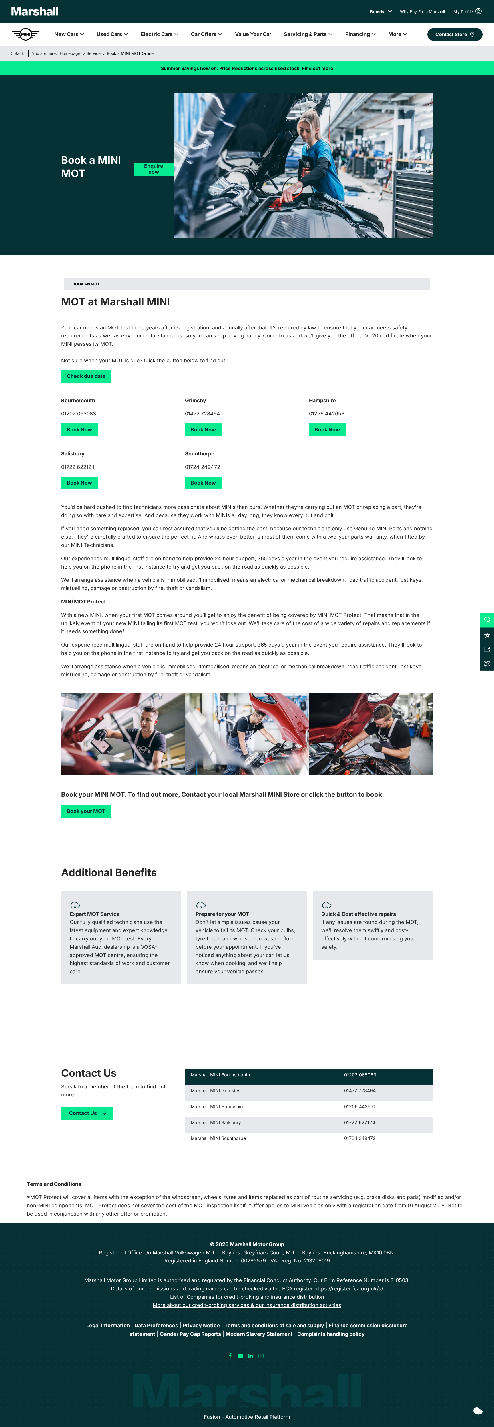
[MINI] (25, 34)
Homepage (70, 53)
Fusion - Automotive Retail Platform (247, 1417)
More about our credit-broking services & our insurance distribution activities (247, 1305)
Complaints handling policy (331, 1334)
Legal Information (108, 1325)
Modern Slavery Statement (259, 1334)
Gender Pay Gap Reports (190, 1334)
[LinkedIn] (250, 1356)
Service (94, 53)
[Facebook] (230, 1356)
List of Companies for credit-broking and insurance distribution (247, 1297)
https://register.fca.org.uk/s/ (348, 1289)
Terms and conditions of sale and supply (274, 1325)
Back (19, 53)
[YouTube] (240, 1356)
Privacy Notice (201, 1325)
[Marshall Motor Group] (34, 11)
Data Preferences (156, 1325)
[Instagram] (261, 1356)
